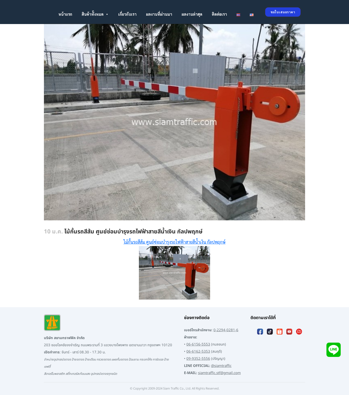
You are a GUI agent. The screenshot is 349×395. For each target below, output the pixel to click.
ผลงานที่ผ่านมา (159, 14)
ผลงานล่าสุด (192, 14)
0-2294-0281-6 (225, 330)
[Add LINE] (333, 349)
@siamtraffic (221, 366)
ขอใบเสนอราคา (283, 12)
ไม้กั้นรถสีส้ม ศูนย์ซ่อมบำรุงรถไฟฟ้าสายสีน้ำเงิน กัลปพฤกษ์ (174, 242)
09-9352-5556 (198, 358)
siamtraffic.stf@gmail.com (219, 373)
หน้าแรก (65, 14)
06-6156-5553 (198, 344)
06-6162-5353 (198, 351)
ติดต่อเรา (219, 14)
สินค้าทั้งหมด (93, 14)
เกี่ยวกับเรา (127, 14)
